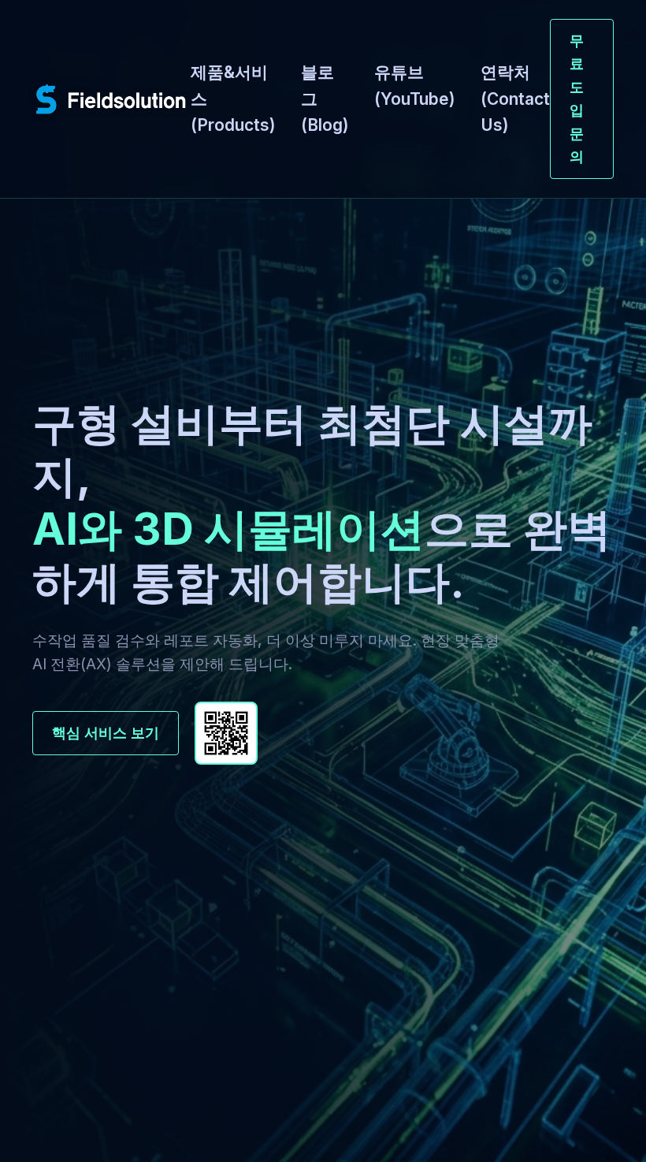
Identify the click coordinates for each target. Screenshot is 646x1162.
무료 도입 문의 (577, 98)
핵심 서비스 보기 (105, 732)
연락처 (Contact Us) (515, 98)
